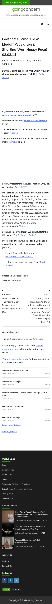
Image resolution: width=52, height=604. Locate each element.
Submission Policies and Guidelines (16, 484)
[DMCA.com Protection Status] (12, 590)
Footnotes (16, 279)
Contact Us (6, 479)
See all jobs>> (9, 431)
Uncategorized (20, 275)
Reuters (24, 226)
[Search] (48, 24)
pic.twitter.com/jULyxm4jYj (19, 256)
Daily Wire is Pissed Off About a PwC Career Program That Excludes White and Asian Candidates (31, 514)
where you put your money (16, 115)
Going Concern (35, 600)
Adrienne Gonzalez (23, 520)
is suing (13, 141)
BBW (24, 187)
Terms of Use (7, 474)
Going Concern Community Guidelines (17, 489)
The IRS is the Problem (35, 120)
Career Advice (8, 470)
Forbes (14, 132)
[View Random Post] (42, 24)
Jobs (4, 465)
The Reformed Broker (24, 235)
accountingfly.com (16, 359)
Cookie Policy (7, 498)
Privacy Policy (7, 494)
